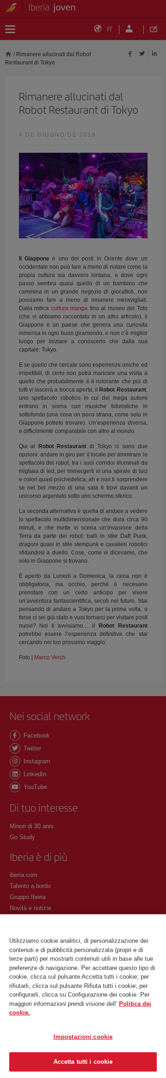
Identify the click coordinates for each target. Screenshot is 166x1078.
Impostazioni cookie (83, 1036)
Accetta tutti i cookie (83, 1061)
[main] (83, 996)
